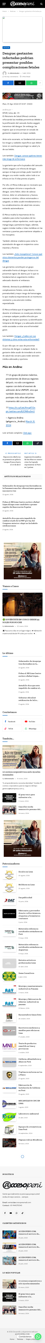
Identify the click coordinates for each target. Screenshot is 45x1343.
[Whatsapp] (38, 1336)
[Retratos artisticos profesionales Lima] (9, 963)
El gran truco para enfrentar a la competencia (26, 797)
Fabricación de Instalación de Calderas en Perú (29, 1087)
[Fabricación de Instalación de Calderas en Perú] (9, 1088)
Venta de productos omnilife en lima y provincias (27, 1046)
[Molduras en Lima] (9, 887)
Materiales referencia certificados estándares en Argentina (30, 947)
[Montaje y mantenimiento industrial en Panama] (9, 989)
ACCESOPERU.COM (22, 1334)
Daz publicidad (25, 897)
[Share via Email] (19, 83)
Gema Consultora (26, 973)
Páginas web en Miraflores (30, 1140)
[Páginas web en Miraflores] (9, 1142)
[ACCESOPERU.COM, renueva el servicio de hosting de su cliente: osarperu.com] (9, 1260)
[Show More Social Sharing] (40, 83)
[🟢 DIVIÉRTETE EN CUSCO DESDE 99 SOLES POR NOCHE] (22, 604)
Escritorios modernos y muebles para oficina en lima (29, 1030)
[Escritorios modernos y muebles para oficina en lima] (9, 1030)
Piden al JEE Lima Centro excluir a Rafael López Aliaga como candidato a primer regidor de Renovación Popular (21, 504)
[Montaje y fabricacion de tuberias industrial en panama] (9, 1002)
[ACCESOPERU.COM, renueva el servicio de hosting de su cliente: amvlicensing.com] (9, 1234)
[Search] (41, 4)
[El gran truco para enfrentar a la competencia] (9, 797)
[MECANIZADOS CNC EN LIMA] (9, 1103)
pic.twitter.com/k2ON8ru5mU (20, 411)
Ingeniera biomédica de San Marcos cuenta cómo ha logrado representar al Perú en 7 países (33, 462)
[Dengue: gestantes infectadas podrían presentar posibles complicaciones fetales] (22, 29)
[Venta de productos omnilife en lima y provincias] (9, 1046)
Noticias (6, 47)
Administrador (15, 73)
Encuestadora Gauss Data (29, 1015)
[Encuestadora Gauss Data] (9, 1017)
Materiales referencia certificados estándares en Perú (30, 931)
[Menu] (4, 4)
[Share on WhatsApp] (31, 83)
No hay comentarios (11, 76)
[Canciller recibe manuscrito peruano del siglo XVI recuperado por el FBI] (9, 809)
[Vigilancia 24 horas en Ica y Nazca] (9, 1075)
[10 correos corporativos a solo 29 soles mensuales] (22, 756)
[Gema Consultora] (9, 976)
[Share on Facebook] (8, 83)
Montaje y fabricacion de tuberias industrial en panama (29, 1002)
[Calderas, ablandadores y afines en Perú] (9, 1062)
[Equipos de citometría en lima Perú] (9, 1129)
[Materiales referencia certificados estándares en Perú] (9, 931)
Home (12, 1339)
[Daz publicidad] (9, 900)
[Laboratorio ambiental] (9, 1116)
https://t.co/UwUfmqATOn (22, 407)
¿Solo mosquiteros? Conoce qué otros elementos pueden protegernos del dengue (22, 257)
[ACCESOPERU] (22, 4)
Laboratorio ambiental (28, 1114)
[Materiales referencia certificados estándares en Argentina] (9, 947)
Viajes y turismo (32, 1339)
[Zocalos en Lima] (9, 874)
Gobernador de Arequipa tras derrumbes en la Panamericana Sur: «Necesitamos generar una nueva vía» (22, 488)
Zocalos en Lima (25, 872)
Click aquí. (27, 433)
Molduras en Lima (26, 885)
